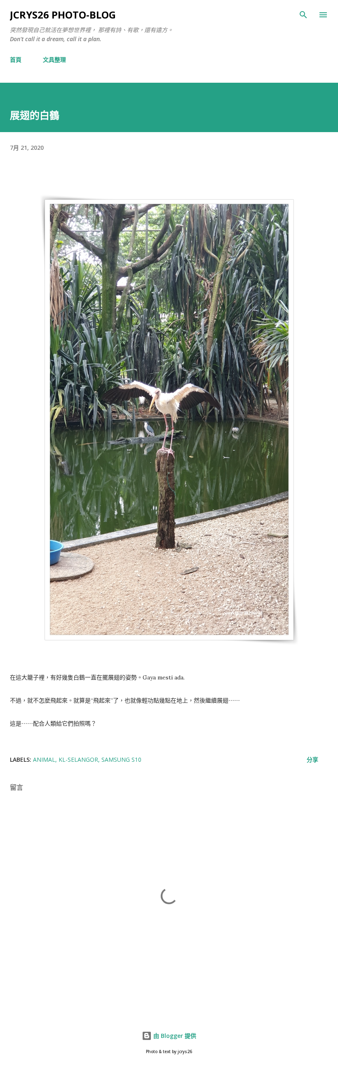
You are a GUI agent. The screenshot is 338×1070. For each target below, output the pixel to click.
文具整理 (54, 59)
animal (44, 759)
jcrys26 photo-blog (63, 14)
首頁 (15, 59)
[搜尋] (303, 15)
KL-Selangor (78, 759)
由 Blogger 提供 (174, 1036)
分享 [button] (312, 759)
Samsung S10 (121, 759)
